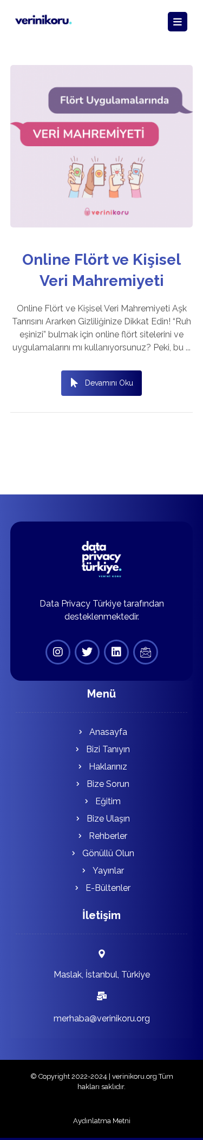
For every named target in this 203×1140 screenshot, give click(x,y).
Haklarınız (108, 766)
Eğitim (108, 801)
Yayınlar (108, 870)
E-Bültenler (108, 888)
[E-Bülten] (145, 652)
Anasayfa (108, 732)
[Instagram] (57, 652)
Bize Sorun (108, 784)
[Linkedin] (116, 652)
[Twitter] (87, 652)
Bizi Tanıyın (108, 749)
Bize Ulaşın (108, 818)
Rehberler (108, 836)
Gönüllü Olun (108, 853)
